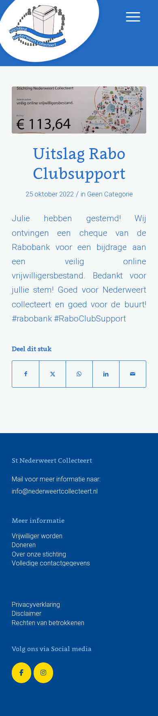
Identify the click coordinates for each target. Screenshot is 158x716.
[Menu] (129, 16)
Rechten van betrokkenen (48, 623)
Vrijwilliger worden (37, 536)
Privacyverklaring (36, 604)
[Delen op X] (52, 374)
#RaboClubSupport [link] (90, 318)
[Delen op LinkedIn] (106, 374)
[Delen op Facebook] (25, 374)
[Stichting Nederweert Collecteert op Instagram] (43, 672)
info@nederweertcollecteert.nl (55, 491)
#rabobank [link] (32, 318)
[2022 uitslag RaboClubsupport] (79, 110)
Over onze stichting (39, 554)
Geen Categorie (110, 194)
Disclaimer (26, 613)
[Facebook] (21, 672)
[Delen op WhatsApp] (79, 374)
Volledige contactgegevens (51, 563)
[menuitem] (129, 16)
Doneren (24, 545)
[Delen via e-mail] (133, 374)
